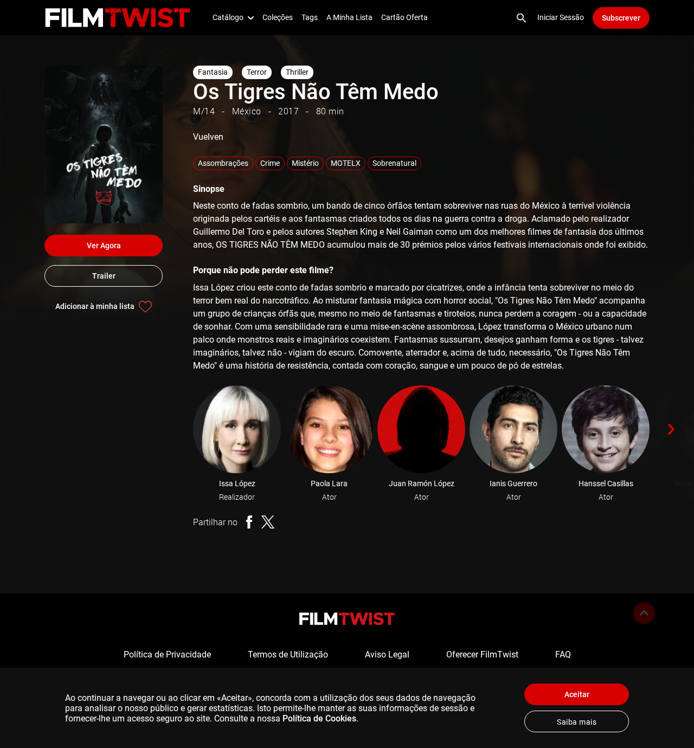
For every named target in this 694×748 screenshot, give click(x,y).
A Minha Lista (349, 17)
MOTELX (346, 163)
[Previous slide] (178, 429)
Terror (257, 72)
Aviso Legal (387, 654)
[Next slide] (671, 429)
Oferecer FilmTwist (482, 654)
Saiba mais (576, 722)
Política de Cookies (319, 718)
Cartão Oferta (404, 17)
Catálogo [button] (228, 17)
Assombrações (223, 163)
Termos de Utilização (288, 654)
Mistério (305, 163)
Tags (309, 17)
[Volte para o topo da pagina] (644, 613)
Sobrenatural (394, 163)
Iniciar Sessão (560, 17)
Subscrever (621, 18)
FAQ (563, 654)
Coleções (277, 17)
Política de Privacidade (167, 654)
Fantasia (213, 72)
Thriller (297, 72)
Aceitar (576, 694)
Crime (270, 163)
